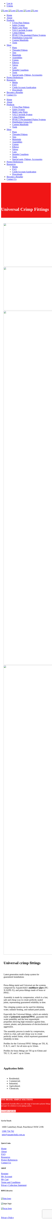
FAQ (3, 1154)
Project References (9, 1160)
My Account (6, 1176)
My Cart (4, 1179)
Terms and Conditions (10, 1182)
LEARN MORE (8, 1111)
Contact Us (6, 1163)
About (4, 1151)
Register (4, 1173)
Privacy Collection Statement (13, 1185)
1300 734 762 (8, 1131)
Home (4, 1148)
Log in (9, 3)
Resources (5, 1157)
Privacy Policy (7, 1217)
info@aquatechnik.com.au (13, 1134)
